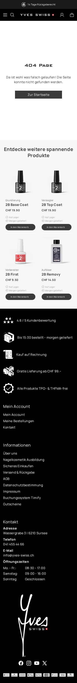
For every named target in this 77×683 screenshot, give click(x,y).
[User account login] (62, 15)
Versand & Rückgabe (19, 472)
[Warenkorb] (72, 15)
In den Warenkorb (20, 227)
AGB (6, 478)
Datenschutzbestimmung (23, 485)
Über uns (10, 453)
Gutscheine (12, 504)
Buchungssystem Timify (22, 498)
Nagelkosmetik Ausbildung (23, 459)
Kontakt (9, 427)
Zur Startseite (38, 94)
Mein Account (14, 414)
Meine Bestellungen (18, 421)
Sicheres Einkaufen (18, 466)
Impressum (11, 491)
